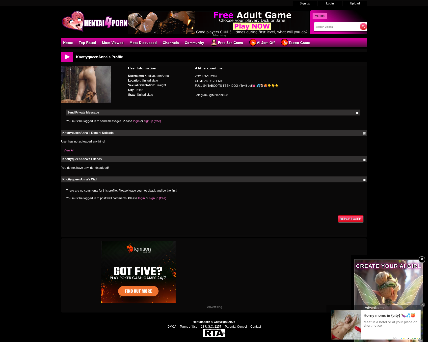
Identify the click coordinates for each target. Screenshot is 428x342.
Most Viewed (113, 43)
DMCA (171, 326)
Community (194, 43)
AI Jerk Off (266, 43)
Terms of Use (188, 326)
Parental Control (236, 326)
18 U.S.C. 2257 (211, 326)
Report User (350, 219)
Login (330, 3)
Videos (319, 16)
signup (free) (152, 121)
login (136, 121)
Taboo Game (299, 43)
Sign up (305, 3)
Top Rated (87, 43)
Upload (355, 3)
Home (68, 43)
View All (69, 150)
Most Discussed (143, 43)
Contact (255, 326)
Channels (171, 43)
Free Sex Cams (230, 43)
